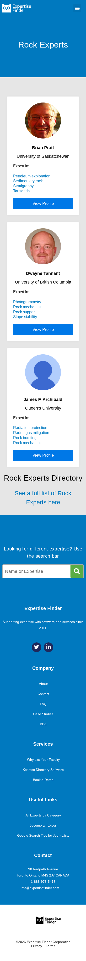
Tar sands (21, 191)
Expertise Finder (43, 608)
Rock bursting (25, 438)
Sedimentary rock (28, 181)
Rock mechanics (27, 307)
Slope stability (25, 317)
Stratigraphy (23, 186)
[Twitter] (36, 647)
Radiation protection (30, 428)
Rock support (24, 312)
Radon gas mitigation (31, 433)
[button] (77, 8)
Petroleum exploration (31, 176)
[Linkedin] (48, 647)
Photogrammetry (27, 302)
